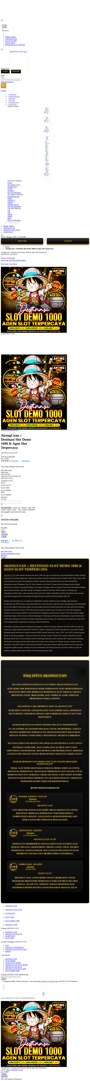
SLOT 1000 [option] (5, 488)
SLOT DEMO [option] (6, 495)
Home (7, 247)
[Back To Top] (2, 1077)
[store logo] (19, 69)
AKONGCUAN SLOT (11, 230)
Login (5, 71)
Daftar (16, 71)
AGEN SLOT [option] (6, 485)
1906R (9, 216)
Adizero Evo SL (13, 204)
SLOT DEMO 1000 (12, 921)
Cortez (9, 183)
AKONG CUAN (11, 925)
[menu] (45, 158)
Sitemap (8, 951)
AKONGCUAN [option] (7, 478)
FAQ (7, 945)
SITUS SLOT (10, 43)
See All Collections (14, 193)
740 (8, 212)
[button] (5, 359)
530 (8, 210)
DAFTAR (22, 241)
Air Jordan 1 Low (13, 185)
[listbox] (18, 488)
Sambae (10, 202)
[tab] (45, 91)
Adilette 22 (11, 200)
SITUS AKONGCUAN (14, 1070)
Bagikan (4, 555)
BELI (3, 532)
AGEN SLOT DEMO (13, 963)
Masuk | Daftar (10, 37)
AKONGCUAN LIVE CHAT (16, 949)
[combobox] (11, 80)
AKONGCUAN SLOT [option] (7, 482)
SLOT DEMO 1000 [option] (6, 491)
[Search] (3, 85)
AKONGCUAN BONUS (14, 947)
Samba (9, 199)
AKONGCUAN (11, 39)
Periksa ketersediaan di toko (10, 553)
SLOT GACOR (11, 41)
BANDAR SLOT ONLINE (15, 45)
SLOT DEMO (10, 961)
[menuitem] (12, 94)
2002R (9, 214)
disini (6, 512)
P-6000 (10, 189)
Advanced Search (7, 82)
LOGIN (68, 241)
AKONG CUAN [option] (4, 498)
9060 (9, 218)
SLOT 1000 (9, 917)
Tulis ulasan (25, 461)
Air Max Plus (12, 187)
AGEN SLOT (8, 232)
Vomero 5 (10, 191)
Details (3, 557)
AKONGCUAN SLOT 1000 (15, 969)
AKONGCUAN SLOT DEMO (16, 965)
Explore (3, 91)
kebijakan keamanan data (49, 981)
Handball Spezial (13, 197)
